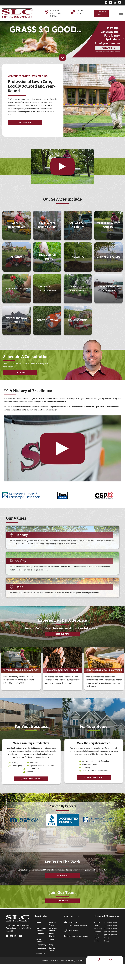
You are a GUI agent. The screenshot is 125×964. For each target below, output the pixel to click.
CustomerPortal (101, 13)
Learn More (17, 333)
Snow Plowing (52, 935)
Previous (2, 827)
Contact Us (40, 953)
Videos (51, 939)
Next (122, 827)
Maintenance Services (41, 929)
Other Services (39, 940)
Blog (51, 944)
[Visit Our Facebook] (105, 3)
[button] (1, 37)
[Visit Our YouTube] (119, 3)
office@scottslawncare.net (78, 936)
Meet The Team (52, 923)
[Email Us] (110, 960)
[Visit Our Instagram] (114, 3)
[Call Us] (98, 960)
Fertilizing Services (53, 929)
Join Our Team (52, 949)
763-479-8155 (81, 13)
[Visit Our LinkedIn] (110, 3)
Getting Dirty (41, 944)
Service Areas (41, 948)
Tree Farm (40, 933)
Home (38, 922)
